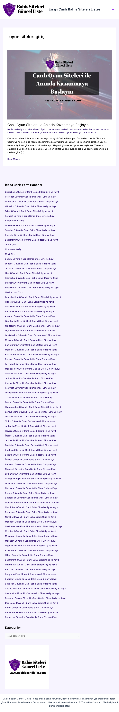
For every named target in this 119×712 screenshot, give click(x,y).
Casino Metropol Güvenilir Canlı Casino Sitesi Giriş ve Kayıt (35, 588)
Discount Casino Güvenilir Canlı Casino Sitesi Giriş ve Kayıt (35, 598)
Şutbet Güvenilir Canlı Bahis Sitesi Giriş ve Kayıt (29, 282)
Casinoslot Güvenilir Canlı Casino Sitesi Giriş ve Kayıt (32, 593)
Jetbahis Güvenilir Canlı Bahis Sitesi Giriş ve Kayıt (30, 426)
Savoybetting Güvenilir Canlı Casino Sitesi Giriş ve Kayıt (33, 412)
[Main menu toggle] (113, 9)
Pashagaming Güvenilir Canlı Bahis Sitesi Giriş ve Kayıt (33, 478)
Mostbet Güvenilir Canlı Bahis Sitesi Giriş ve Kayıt (30, 531)
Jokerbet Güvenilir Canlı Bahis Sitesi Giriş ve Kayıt (30, 268)
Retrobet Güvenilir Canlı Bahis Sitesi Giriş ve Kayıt (30, 196)
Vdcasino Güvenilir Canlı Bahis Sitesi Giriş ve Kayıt (31, 206)
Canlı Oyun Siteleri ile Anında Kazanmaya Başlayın (48, 125)
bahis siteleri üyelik (37, 129)
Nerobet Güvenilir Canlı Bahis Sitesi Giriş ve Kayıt (30, 517)
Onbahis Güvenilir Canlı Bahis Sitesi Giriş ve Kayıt (30, 416)
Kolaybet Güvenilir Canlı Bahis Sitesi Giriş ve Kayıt (30, 388)
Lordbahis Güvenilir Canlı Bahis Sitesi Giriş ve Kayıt (31, 483)
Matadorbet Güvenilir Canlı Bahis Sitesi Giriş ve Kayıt (32, 502)
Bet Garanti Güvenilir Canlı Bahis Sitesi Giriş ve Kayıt (32, 560)
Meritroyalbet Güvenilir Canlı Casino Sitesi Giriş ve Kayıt (34, 526)
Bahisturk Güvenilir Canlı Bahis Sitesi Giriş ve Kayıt (31, 345)
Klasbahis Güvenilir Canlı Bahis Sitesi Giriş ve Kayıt (31, 383)
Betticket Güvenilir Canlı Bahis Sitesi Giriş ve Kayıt (30, 579)
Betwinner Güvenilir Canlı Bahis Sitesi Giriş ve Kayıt (31, 612)
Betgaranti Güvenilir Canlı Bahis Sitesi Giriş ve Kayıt (31, 240)
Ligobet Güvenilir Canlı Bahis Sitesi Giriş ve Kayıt (30, 330)
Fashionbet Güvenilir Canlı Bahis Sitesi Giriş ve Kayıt (32, 354)
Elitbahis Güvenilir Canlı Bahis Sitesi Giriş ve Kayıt (30, 474)
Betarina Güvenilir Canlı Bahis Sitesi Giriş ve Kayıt (30, 455)
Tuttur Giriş (11, 244)
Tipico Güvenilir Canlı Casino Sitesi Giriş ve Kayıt (30, 421)
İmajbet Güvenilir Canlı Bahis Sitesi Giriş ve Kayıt (30, 225)
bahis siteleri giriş (16, 129)
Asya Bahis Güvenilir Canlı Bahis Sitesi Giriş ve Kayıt (31, 550)
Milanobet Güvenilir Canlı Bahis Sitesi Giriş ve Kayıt (31, 536)
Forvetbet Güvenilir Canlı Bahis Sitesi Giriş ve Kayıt (31, 364)
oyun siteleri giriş (75, 132)
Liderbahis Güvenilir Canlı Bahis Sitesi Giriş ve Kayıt (31, 321)
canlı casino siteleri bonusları (84, 129)
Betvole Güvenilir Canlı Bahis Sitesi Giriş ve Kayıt (30, 235)
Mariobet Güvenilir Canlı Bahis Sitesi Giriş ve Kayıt (30, 521)
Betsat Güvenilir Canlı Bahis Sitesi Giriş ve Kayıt (46, 311)
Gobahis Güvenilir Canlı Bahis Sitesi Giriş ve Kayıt (30, 373)
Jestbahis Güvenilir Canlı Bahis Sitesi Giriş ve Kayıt (31, 440)
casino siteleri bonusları (28, 132)
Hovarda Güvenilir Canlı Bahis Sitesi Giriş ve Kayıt (30, 431)
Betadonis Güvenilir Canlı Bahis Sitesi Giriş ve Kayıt (31, 512)
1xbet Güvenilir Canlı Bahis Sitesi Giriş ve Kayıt (29, 211)
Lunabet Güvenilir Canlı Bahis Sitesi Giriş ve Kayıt (30, 263)
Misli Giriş (10, 254)
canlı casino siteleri (58, 129)
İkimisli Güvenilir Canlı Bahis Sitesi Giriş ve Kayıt (29, 459)
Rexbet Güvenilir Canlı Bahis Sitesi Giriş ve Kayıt (29, 402)
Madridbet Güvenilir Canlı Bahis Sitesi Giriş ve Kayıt (31, 507)
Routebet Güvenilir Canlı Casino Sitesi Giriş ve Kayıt (31, 445)
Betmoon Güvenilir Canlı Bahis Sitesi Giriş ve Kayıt (31, 583)
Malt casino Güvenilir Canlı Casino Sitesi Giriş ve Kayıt (32, 368)
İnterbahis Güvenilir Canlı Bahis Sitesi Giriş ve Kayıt (31, 278)
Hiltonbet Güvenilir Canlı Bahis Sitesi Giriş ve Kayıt (31, 564)
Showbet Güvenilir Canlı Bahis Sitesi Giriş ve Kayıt (30, 469)
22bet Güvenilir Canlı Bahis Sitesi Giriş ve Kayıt (29, 397)
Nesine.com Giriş (14, 292)
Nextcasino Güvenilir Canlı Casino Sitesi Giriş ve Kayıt (32, 326)
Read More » (13, 159)
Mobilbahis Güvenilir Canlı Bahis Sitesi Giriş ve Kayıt (31, 201)
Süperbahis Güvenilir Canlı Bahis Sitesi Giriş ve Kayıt (32, 192)
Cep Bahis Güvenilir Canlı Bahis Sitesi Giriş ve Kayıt (31, 603)
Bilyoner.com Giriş (14, 220)
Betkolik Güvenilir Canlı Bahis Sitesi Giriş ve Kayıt (30, 569)
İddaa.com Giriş (13, 249)
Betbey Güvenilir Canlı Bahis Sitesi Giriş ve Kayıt (30, 493)
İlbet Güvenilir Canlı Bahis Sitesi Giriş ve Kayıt (28, 273)
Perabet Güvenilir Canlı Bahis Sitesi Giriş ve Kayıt (30, 216)
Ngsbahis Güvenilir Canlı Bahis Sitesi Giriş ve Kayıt (31, 545)
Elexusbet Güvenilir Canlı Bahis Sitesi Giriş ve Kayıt (31, 488)
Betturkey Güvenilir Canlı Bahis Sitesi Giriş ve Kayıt (31, 617)
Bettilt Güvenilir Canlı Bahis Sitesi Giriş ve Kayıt (29, 607)
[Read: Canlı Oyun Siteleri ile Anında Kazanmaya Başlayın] (59, 84)
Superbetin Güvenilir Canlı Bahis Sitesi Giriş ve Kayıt (32, 287)
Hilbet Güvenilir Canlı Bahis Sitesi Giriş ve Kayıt (29, 555)
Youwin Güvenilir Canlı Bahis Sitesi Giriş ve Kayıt (30, 306)
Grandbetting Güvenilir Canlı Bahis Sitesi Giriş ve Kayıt (33, 297)
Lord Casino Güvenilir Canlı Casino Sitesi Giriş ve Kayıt (33, 335)
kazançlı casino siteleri (53, 132)
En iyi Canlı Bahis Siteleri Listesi (75, 9)
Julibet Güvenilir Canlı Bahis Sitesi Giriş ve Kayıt (29, 378)
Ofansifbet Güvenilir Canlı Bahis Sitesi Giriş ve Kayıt (31, 392)
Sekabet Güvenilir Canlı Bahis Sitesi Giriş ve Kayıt (30, 230)
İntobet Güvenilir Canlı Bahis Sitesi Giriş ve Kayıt (30, 435)
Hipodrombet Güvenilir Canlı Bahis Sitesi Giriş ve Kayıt (33, 407)
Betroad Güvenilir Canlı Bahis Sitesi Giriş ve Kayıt (30, 359)
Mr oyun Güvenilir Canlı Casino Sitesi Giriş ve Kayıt (31, 340)
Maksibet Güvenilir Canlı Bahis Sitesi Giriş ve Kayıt (31, 349)
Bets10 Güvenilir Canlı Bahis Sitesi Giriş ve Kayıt (29, 259)
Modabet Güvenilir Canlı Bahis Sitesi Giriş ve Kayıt (30, 541)
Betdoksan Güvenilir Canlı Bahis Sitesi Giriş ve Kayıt (31, 497)
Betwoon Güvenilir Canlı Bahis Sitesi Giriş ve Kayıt (30, 464)
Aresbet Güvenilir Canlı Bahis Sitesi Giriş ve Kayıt (41, 316)
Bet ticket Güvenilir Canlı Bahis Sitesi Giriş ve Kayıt (31, 450)
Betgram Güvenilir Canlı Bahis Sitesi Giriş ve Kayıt (30, 574)
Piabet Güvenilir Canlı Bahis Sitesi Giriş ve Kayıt (29, 302)
